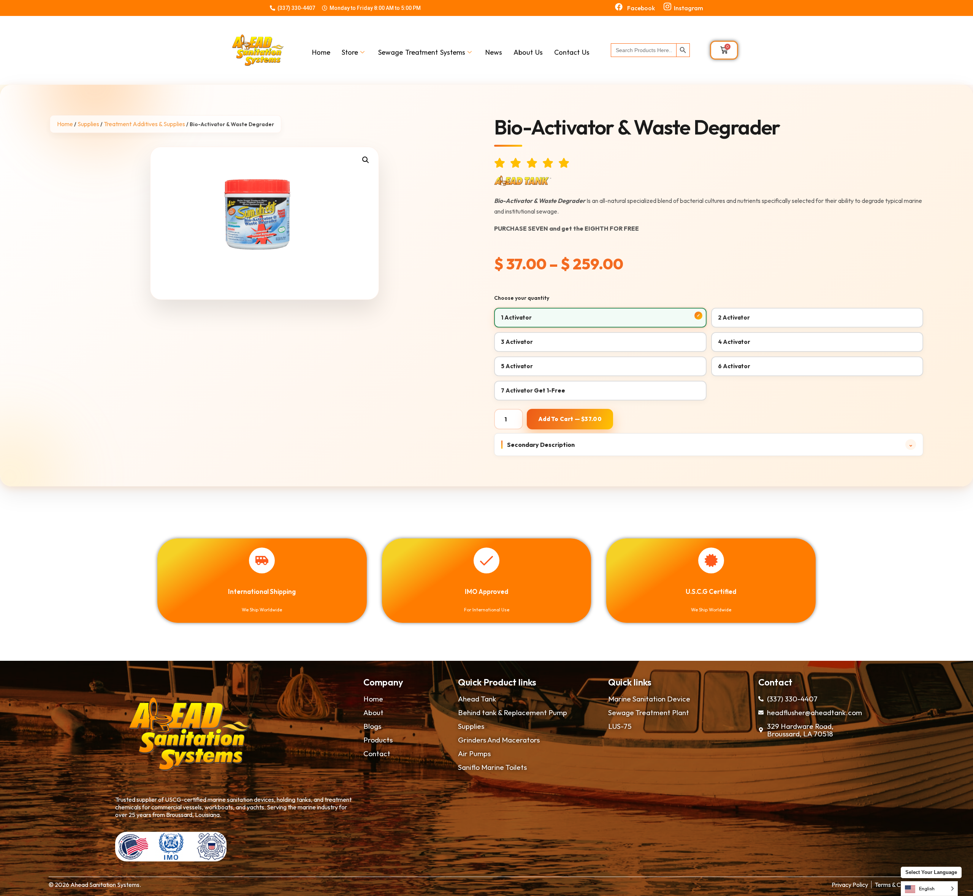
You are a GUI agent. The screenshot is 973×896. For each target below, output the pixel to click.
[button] (365, 160)
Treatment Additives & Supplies (144, 124)
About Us (528, 52)
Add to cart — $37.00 (570, 419)
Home (321, 52)
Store (350, 52)
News (493, 52)
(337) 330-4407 (296, 8)
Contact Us (572, 52)
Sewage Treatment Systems (421, 52)
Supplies (88, 124)
